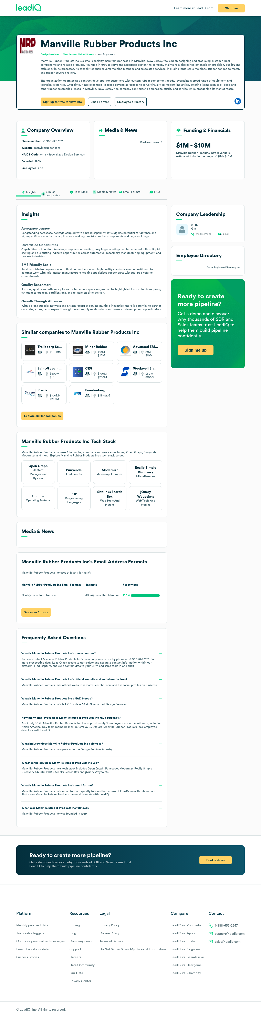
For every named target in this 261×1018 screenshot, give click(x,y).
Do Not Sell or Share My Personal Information (133, 949)
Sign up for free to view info (62, 101)
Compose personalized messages (40, 941)
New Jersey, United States (78, 54)
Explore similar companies (42, 415)
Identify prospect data (32, 925)
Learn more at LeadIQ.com (193, 8)
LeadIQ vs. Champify (186, 973)
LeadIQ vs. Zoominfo (186, 925)
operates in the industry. (67, 746)
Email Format (100, 101)
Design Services (91, 749)
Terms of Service (112, 941)
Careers (75, 957)
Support (75, 949)
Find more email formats (56, 794)
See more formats (36, 612)
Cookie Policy (109, 933)
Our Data (76, 973)
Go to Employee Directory (221, 267)
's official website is (89, 682)
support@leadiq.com (230, 933)
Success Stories (27, 957)
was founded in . (55, 811)
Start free (231, 8)
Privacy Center (80, 981)
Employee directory (130, 101)
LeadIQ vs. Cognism (185, 949)
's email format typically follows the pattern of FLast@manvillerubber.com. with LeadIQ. (88, 790)
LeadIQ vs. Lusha (183, 941)
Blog (73, 933)
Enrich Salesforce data (32, 949)
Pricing (75, 925)
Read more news (149, 142)
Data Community (82, 965)
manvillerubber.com (99, 685)
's (74, 701)
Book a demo (215, 860)
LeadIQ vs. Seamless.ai (187, 957)
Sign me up (196, 350)
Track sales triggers (30, 933)
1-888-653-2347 (226, 925)
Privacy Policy (109, 925)
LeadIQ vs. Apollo (183, 933)
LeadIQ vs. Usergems (186, 965)
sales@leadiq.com (228, 941)
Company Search (82, 941)
